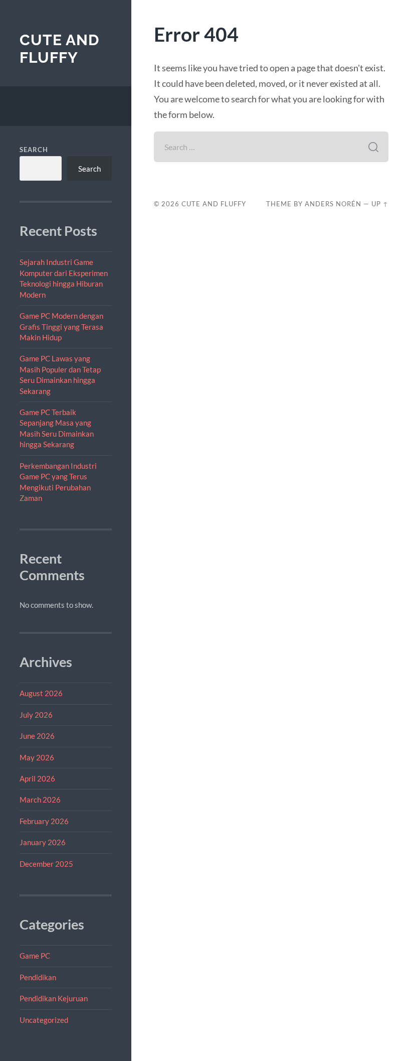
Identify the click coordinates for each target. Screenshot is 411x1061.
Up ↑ (379, 204)
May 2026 (37, 757)
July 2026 (36, 714)
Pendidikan (38, 977)
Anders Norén (333, 204)
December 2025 (46, 863)
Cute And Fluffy (59, 49)
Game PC (35, 955)
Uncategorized (44, 1019)
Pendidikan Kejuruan (54, 998)
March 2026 (40, 799)
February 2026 (44, 821)
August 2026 (41, 693)
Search (34, 150)
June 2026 (37, 735)
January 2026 (43, 842)
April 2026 (37, 778)
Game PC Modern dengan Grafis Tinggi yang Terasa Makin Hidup (61, 326)
